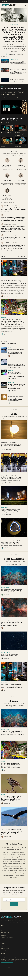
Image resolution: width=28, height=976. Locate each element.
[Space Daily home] (8, 5)
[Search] (22, 5)
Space (2, 928)
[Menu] (25, 5)
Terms (20, 973)
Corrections (4, 951)
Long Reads (4, 935)
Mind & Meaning (5, 933)
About (2, 943)
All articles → (22, 256)
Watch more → (6, 97)
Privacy (16, 973)
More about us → (14, 881)
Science (3, 930)
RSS (9, 967)
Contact (3, 953)
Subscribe (4, 1)
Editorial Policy (5, 948)
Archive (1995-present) (7, 937)
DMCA (25, 973)
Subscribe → (7, 964)
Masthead (3, 946)
